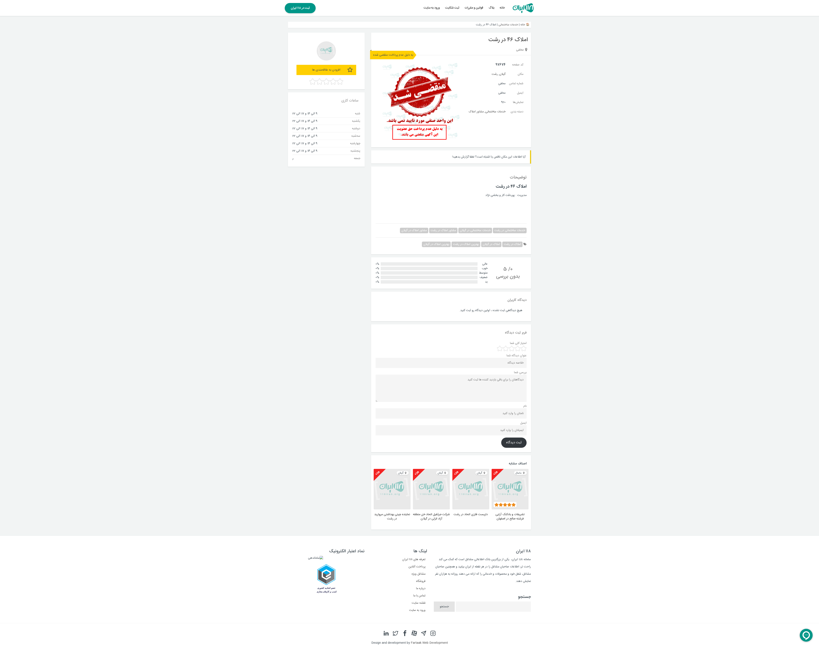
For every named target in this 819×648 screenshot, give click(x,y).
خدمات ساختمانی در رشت (509, 230)
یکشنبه (356, 121)
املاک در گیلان (491, 244)
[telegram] (423, 633)
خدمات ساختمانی (508, 24)
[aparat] (414, 633)
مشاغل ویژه (418, 574)
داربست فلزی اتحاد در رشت (471, 514)
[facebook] (405, 633)
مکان (520, 74)
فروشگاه (420, 581)
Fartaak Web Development (429, 642)
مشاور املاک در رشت (443, 230)
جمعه (357, 158)
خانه (502, 7)
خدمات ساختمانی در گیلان (475, 230)
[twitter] (395, 633)
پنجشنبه (355, 151)
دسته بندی (517, 112)
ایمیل (520, 93)
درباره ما (420, 588)
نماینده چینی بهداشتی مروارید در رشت (392, 516)
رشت (495, 74)
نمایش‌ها (518, 102)
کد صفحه (517, 65)
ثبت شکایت (452, 7)
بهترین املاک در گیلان (436, 244)
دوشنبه (356, 128)
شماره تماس (516, 83)
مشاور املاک (476, 111)
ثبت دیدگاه (514, 442)
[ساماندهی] (315, 558)
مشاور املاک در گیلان (414, 230)
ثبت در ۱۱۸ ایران (300, 8)
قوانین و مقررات (474, 7)
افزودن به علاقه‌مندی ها (326, 69)
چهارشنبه (355, 143)
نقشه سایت (418, 603)
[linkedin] (386, 633)
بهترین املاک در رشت (466, 244)
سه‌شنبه (355, 136)
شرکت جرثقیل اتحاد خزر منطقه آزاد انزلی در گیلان (431, 516)
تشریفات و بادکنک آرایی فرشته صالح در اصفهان (510, 516)
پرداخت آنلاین (416, 566)
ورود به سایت (432, 7)
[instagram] (433, 633)
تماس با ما (419, 595)
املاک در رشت (512, 244)
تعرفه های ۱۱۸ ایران (413, 559)
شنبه (357, 113)
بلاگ (491, 7)
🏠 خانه (524, 24)
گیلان (502, 74)
